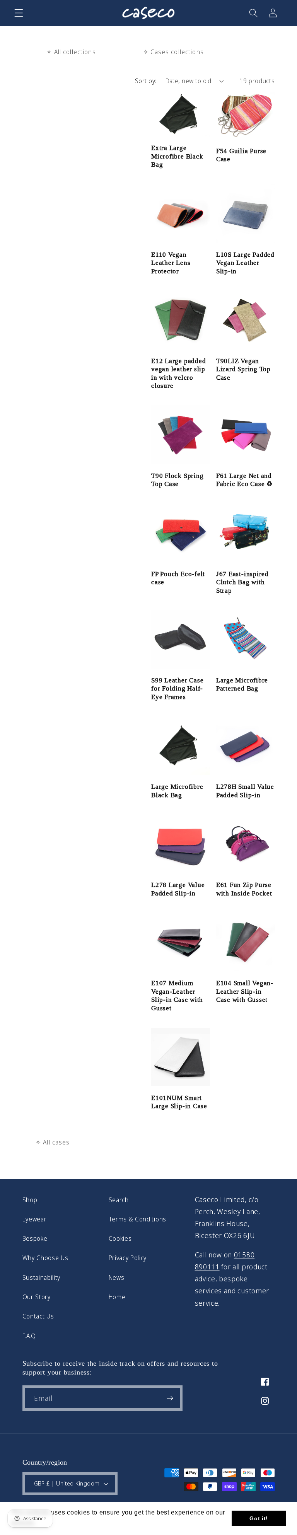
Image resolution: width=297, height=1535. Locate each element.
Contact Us (38, 1316)
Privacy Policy (128, 1258)
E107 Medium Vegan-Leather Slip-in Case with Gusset (177, 995)
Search (119, 1200)
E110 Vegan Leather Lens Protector (170, 263)
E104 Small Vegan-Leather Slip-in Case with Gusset (244, 991)
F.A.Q (29, 1336)
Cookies (120, 1238)
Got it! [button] (258, 1518)
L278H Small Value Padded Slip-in (245, 791)
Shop (30, 1200)
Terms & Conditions (137, 1219)
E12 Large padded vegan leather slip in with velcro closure (178, 373)
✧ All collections (71, 52)
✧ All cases (53, 1142)
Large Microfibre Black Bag (177, 791)
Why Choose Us (45, 1258)
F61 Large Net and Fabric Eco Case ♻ (244, 480)
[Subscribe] (170, 1398)
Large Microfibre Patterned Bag (242, 684)
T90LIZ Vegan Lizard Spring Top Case (243, 369)
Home (117, 1297)
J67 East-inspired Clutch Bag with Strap (242, 582)
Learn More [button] (56, 1523)
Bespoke (35, 1238)
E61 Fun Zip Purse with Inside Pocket (244, 889)
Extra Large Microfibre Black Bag (177, 156)
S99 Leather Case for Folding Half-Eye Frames (177, 689)
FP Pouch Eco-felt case (178, 578)
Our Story (36, 1297)
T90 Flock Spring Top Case (177, 480)
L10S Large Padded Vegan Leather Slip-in (245, 263)
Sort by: (146, 81)
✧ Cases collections (173, 52)
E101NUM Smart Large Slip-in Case (179, 1102)
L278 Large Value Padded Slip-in (178, 889)
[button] (19, 13)
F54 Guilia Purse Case (241, 155)
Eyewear (34, 1219)
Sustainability (41, 1277)
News (117, 1277)
